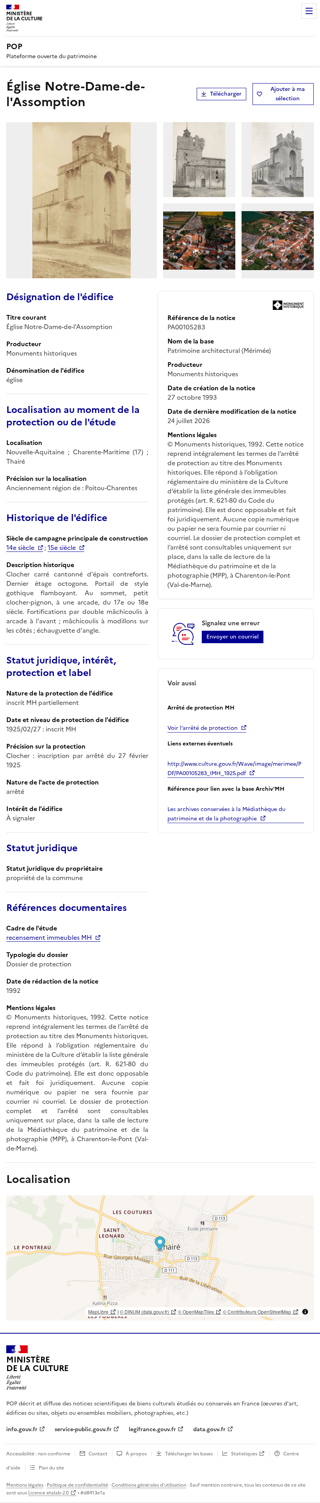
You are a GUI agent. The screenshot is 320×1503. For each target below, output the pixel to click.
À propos (136, 1453)
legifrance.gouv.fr (152, 1429)
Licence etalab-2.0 (48, 1492)
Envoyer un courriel (232, 637)
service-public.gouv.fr (83, 1429)
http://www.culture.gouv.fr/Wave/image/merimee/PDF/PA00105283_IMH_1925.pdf (234, 768)
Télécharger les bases (189, 1453)
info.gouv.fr (21, 1429)
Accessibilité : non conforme (38, 1453)
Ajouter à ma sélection (287, 94)
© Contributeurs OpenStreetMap (257, 1311)
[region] (160, 1257)
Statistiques (244, 1453)
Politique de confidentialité (77, 1485)
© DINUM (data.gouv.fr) (144, 1311)
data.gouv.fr (209, 1429)
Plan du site (51, 1467)
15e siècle (62, 547)
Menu (309, 11)
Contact (98, 1453)
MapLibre (98, 1311)
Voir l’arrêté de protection (202, 728)
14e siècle (20, 547)
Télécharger (226, 94)
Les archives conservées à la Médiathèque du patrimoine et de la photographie (226, 814)
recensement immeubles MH (49, 937)
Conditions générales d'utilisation (149, 1485)
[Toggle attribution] (305, 1311)
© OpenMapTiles (196, 1311)
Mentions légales (24, 1485)
